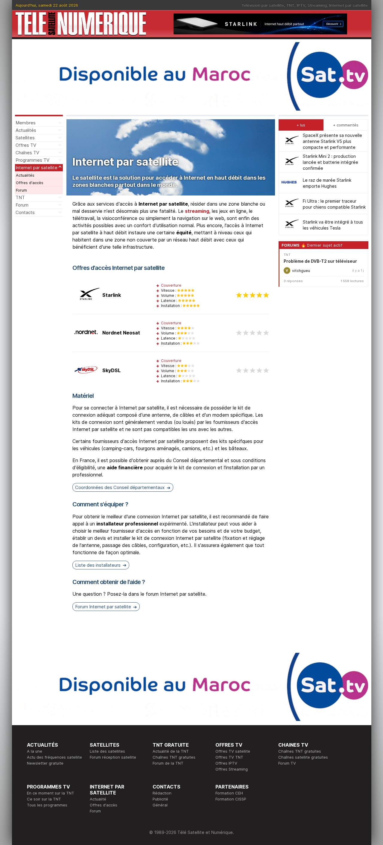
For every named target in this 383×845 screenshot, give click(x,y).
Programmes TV (32, 160)
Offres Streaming (231, 769)
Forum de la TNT (168, 763)
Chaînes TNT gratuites (174, 757)
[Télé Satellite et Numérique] (81, 24)
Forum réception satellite (113, 757)
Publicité (160, 799)
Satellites (25, 137)
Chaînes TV (27, 152)
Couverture (171, 285)
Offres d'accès (29, 182)
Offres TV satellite (232, 751)
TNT (290, 5)
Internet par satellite (348, 5)
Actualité (98, 799)
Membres (26, 123)
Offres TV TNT (229, 757)
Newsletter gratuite (45, 763)
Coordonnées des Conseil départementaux (120, 487)
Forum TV (287, 763)
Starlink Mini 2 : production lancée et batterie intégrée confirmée (330, 161)
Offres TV (26, 145)
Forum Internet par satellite (103, 606)
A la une (34, 751)
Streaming (317, 5)
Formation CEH (229, 793)
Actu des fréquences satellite (54, 757)
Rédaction (162, 793)
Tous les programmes (47, 805)
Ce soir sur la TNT (44, 799)
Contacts (25, 212)
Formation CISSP (230, 799)
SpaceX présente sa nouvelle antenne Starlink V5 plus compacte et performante (332, 140)
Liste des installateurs (98, 565)
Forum (21, 190)
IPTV (301, 5)
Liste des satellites (107, 751)
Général (160, 805)
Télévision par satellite (262, 5)
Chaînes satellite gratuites (303, 757)
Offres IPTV (226, 763)
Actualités (26, 130)
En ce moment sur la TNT (50, 793)
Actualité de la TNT (171, 751)
